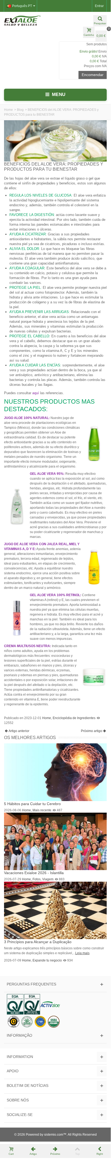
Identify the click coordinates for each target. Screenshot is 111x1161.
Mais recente (42, 810)
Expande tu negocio (47, 960)
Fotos (37, 879)
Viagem (47, 879)
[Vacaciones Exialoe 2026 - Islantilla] (55, 841)
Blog (20, 110)
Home (8, 110)
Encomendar (92, 75)
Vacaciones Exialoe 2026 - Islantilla (34, 873)
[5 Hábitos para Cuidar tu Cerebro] (55, 772)
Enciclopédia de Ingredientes (74, 718)
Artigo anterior (19, 731)
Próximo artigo (91, 731)
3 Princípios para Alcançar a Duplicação (37, 942)
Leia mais (82, 953)
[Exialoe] (27, 20)
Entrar (99, 6)
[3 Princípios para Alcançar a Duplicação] (55, 910)
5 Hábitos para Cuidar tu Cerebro (32, 804)
